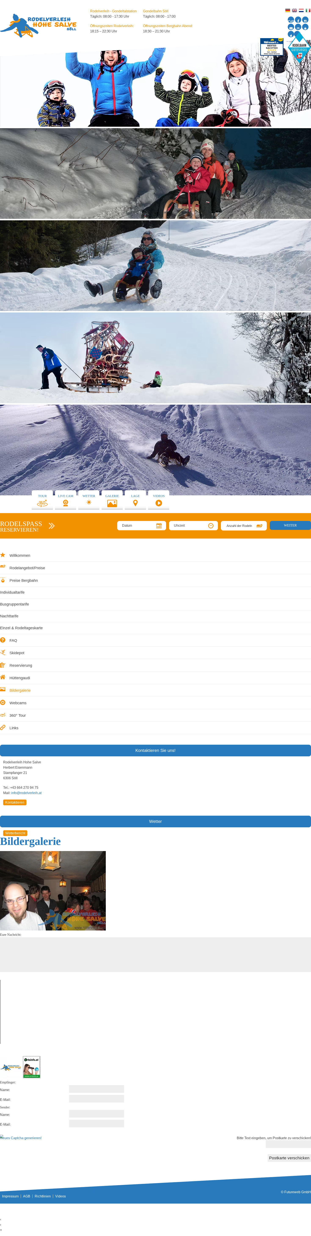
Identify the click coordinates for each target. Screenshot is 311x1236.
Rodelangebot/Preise (27, 568)
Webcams (18, 703)
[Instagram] (305, 20)
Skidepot (17, 653)
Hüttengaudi (20, 678)
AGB (26, 1196)
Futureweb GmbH (297, 1192)
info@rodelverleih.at (26, 793)
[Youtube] (291, 27)
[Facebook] (298, 20)
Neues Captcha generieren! (20, 1138)
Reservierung (21, 665)
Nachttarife (9, 616)
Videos (60, 1196)
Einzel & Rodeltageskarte (21, 628)
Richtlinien (43, 1196)
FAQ (13, 640)
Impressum (10, 1196)
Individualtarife (12, 592)
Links (14, 728)
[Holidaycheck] (305, 27)
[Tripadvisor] (298, 27)
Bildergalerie (20, 690)
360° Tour (18, 715)
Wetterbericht (15, 833)
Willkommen (20, 555)
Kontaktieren (14, 802)
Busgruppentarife (14, 604)
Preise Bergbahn (24, 580)
